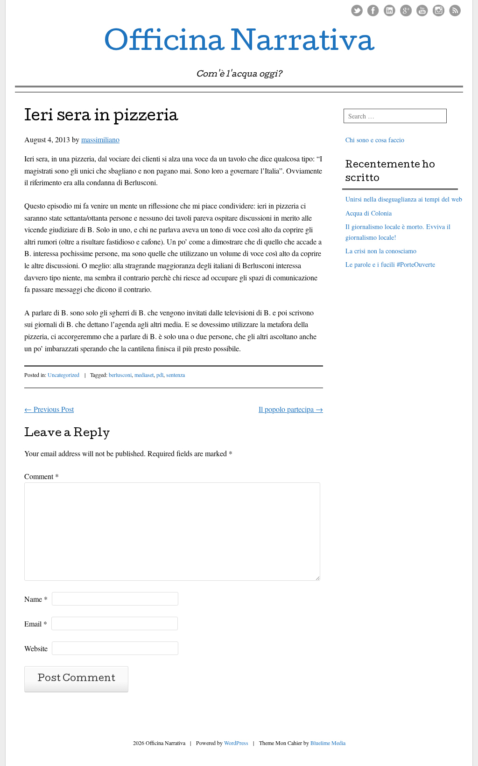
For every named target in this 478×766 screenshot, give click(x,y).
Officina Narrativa (239, 44)
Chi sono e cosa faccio (374, 139)
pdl (159, 374)
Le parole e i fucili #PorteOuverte (390, 264)
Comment (41, 476)
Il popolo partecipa (291, 409)
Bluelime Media (327, 742)
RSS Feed (455, 10)
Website (36, 648)
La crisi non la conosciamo (380, 250)
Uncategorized (63, 374)
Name (36, 599)
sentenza (175, 374)
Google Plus (406, 10)
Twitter (357, 10)
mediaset (144, 374)
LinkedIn (389, 10)
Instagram (438, 10)
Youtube (422, 10)
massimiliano (100, 139)
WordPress (236, 742)
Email (35, 623)
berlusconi (120, 374)
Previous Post (49, 409)
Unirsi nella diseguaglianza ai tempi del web (403, 199)
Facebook (373, 10)
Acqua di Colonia (368, 213)
